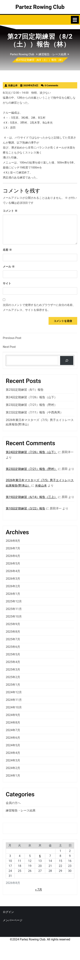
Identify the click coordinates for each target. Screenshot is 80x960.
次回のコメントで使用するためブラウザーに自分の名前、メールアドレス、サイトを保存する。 (39, 307)
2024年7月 (13, 730)
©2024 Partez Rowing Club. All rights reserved (40, 939)
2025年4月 (13, 662)
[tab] (75, 20)
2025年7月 (13, 639)
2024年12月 (14, 692)
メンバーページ (12, 920)
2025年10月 (14, 616)
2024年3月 (13, 760)
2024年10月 (14, 707)
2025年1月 (13, 684)
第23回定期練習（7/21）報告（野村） (31, 405)
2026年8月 (13, 541)
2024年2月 (13, 768)
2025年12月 (14, 601)
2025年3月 (13, 669)
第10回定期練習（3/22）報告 (25, 508)
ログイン (8, 912)
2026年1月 (13, 594)
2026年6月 (13, 556)
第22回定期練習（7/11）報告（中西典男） (34, 412)
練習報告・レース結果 (52, 54)
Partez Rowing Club (40, 7)
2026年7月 (13, 548)
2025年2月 (13, 677)
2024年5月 (13, 745)
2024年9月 (13, 715)
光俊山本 (41, 485)
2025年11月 (14, 609)
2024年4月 (13, 753)
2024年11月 (14, 700)
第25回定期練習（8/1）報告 (25, 389)
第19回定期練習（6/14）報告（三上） (31, 497)
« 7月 (38, 889)
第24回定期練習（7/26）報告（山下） (31, 397)
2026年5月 (13, 563)
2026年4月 (13, 571)
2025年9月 (13, 624)
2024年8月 (13, 722)
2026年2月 (13, 586)
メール (9, 266)
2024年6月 (13, 737)
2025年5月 (13, 654)
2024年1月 (13, 775)
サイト (7, 283)
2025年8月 (13, 631)
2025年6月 (13, 647)
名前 (7, 249)
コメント (10, 210)
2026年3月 (13, 578)
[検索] (66, 360)
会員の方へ (13, 803)
